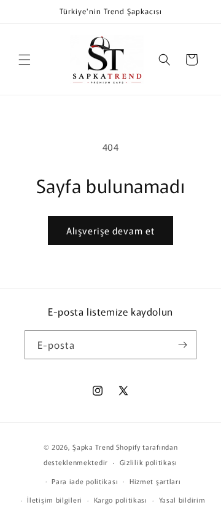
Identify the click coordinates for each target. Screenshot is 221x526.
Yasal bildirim (182, 499)
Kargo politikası (120, 499)
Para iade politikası (85, 481)
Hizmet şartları (155, 481)
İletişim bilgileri (54, 499)
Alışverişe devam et (110, 230)
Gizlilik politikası (148, 462)
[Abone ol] (182, 344)
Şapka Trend (93, 447)
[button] (24, 59)
